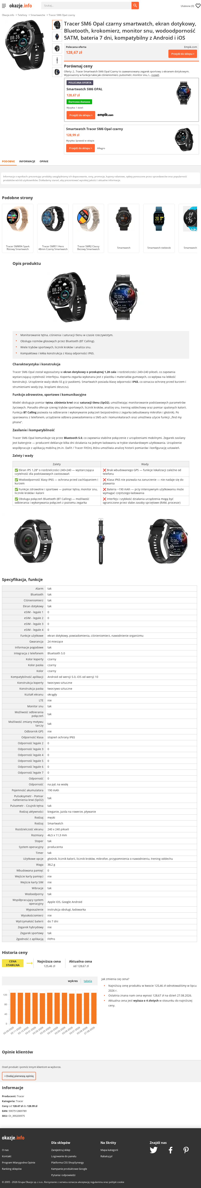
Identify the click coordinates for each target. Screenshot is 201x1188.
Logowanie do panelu (63, 1156)
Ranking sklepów (12, 1169)
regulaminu (96, 1182)
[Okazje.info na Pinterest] (186, 1150)
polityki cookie (116, 1182)
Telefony (22, 15)
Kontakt (6, 1156)
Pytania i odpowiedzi (63, 1175)
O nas (5, 1150)
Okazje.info (8, 15)
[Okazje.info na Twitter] (154, 1150)
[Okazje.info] (22, 6)
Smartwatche (38, 15)
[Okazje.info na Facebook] (170, 1150)
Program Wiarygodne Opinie (18, 1162)
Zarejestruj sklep (60, 1150)
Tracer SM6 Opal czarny (62, 15)
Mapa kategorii (109, 1150)
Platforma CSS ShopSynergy (67, 1162)
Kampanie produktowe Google (69, 1169)
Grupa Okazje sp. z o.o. (30, 1182)
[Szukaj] (89, 3)
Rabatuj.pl (106, 1156)
